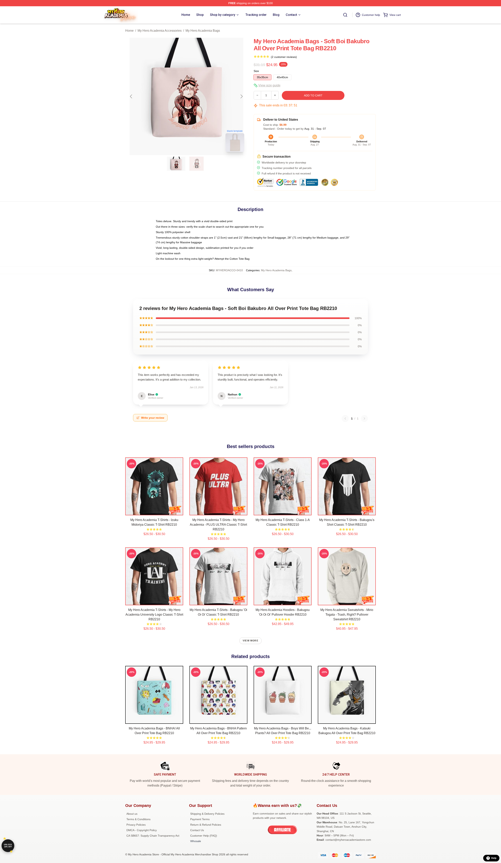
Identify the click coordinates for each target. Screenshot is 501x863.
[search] (345, 15)
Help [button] (493, 858)
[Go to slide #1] (176, 164)
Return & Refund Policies (205, 824)
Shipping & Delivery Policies (207, 813)
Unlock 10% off (8, 846)
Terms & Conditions (138, 819)
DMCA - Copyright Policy (141, 830)
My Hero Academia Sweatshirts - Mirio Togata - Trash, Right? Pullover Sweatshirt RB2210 (346, 614)
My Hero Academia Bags (203, 30)
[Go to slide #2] (196, 164)
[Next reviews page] (364, 418)
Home (129, 30)
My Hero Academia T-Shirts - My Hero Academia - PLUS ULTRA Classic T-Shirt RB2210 (218, 524)
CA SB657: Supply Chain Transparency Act (152, 835)
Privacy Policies (136, 824)
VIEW (154, 511)
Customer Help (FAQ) (203, 835)
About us (131, 813)
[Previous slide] (131, 96)
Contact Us (197, 830)
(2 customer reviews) (284, 56)
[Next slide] (241, 96)
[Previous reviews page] (345, 418)
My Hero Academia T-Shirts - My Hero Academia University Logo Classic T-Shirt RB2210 (154, 614)
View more (250, 640)
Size (256, 71)
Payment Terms (200, 819)
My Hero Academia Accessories (160, 30)
